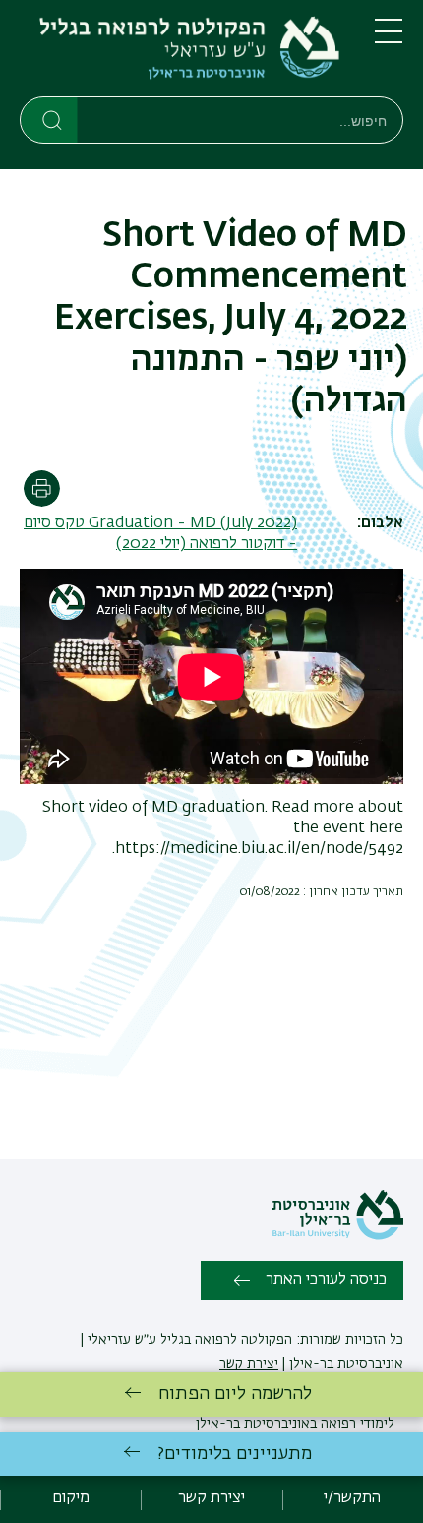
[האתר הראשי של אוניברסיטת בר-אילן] (337, 1236)
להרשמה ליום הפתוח (235, 1394)
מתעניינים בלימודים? (234, 1454)
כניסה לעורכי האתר (326, 1280)
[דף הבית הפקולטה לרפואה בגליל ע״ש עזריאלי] (181, 52)
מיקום (71, 1498)
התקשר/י (352, 1498)
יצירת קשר (248, 1364)
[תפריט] (388, 39)
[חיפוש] (50, 119)
